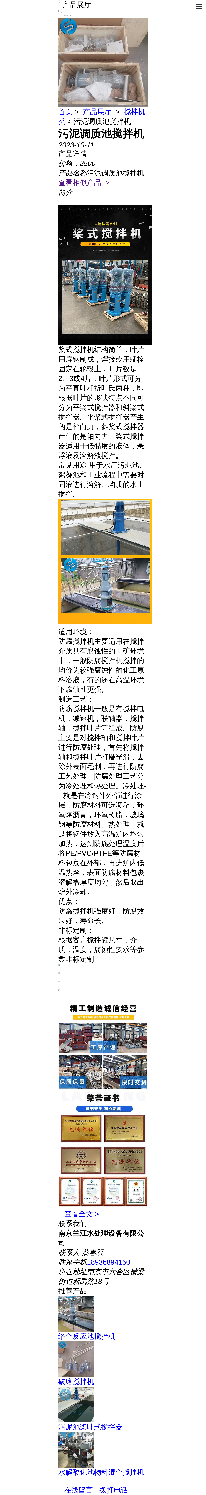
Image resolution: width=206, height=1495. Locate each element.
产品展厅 (97, 112)
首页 (65, 112)
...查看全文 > (78, 1214)
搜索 (88, 16)
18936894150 (108, 1262)
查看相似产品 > (83, 183)
